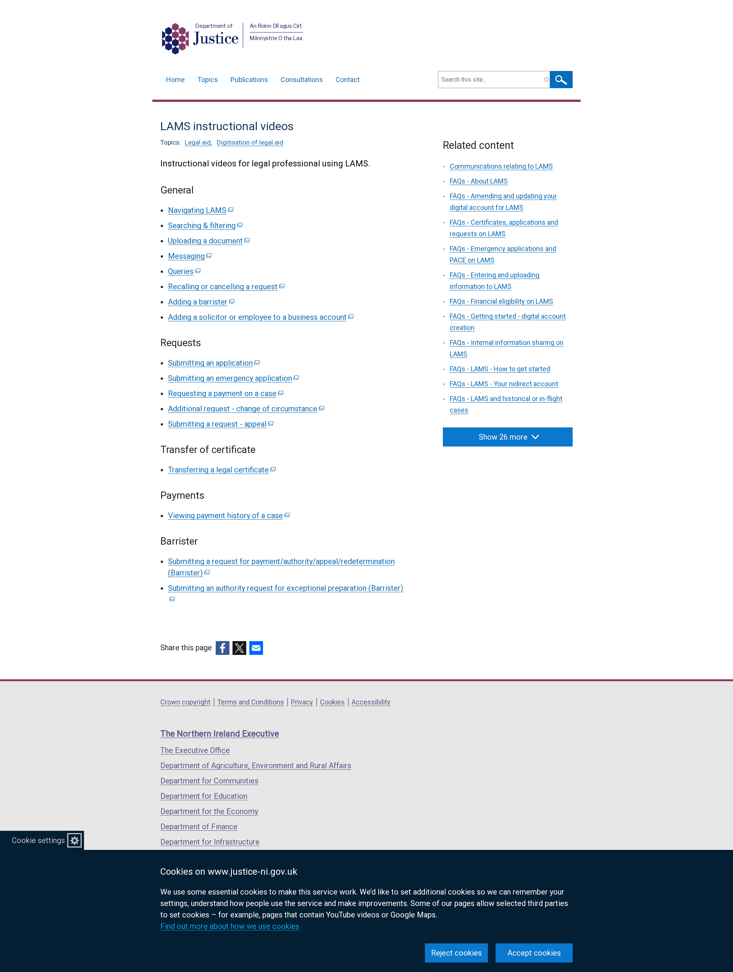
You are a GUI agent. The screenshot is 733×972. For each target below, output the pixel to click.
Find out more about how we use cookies (229, 926)
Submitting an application (213, 363)
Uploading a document (208, 240)
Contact (348, 80)
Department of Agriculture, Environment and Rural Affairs (255, 765)
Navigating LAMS (200, 210)
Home (175, 80)
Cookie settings (38, 840)
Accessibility (371, 702)
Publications (249, 80)
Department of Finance (198, 826)
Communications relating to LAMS (501, 166)
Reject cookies (456, 952)
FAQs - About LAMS (479, 181)
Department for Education (203, 796)
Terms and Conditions (250, 702)
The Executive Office (195, 750)
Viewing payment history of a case (228, 515)
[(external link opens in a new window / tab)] (222, 648)
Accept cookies (534, 952)
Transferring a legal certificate (221, 469)
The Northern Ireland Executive (219, 733)
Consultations (302, 80)
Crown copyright (185, 702)
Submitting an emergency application (233, 378)
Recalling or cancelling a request (225, 286)
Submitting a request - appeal (220, 424)
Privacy (302, 702)
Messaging (189, 256)
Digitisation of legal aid (250, 142)
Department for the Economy (209, 811)
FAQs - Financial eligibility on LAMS (501, 301)
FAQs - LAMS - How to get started (500, 369)
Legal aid (198, 142)
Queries (183, 271)
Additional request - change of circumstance (245, 408)
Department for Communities (209, 780)
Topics (207, 80)
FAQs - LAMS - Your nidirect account (504, 384)
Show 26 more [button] (503, 437)
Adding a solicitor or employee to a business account (260, 317)
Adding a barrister (200, 301)
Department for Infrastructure (210, 841)
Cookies (332, 702)
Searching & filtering (204, 225)
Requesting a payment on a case (225, 393)
